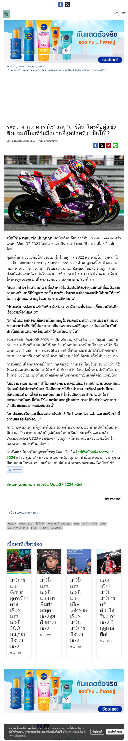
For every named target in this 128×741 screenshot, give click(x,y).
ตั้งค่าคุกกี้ (97, 731)
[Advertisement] (64, 97)
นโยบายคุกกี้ (20, 735)
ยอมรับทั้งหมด (115, 731)
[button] (116, 14)
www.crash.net (27, 512)
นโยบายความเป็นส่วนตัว (74, 731)
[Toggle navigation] (123, 14)
